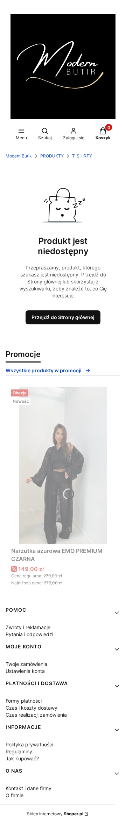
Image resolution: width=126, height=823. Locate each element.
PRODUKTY (52, 156)
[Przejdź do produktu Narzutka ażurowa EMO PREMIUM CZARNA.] (63, 465)
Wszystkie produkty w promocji (44, 370)
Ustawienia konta (25, 671)
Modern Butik (19, 156)
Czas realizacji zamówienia (36, 715)
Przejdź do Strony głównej (62, 317)
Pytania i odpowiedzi (29, 634)
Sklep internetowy (55, 813)
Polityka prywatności (29, 744)
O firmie (14, 795)
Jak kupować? (22, 758)
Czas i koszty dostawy (31, 708)
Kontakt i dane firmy (28, 788)
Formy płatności (24, 701)
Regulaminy (19, 751)
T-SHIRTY (82, 156)
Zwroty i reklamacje (28, 627)
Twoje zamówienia (26, 664)
